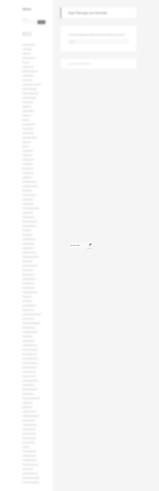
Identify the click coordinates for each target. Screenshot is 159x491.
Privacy (88, 248)
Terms (91, 248)
